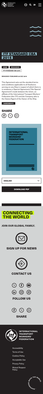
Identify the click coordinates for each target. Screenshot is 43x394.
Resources (15, 67)
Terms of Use (17, 351)
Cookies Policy (18, 355)
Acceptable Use (19, 359)
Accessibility (17, 348)
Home (5, 67)
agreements (8, 103)
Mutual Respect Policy (18, 368)
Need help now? (34, 5)
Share (7, 110)
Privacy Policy (18, 363)
